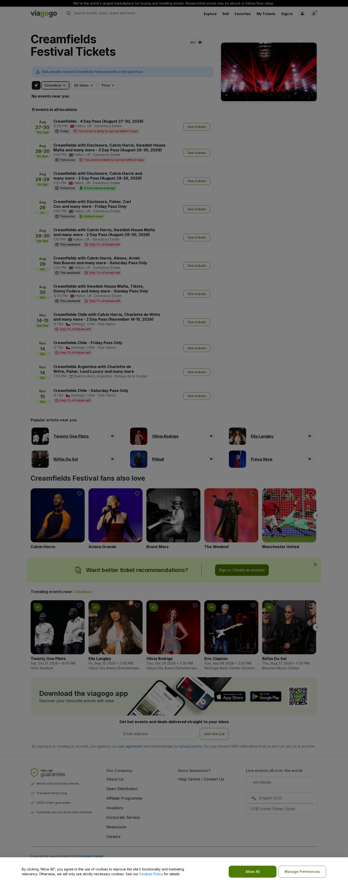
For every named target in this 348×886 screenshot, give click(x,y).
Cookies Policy (151, 874)
